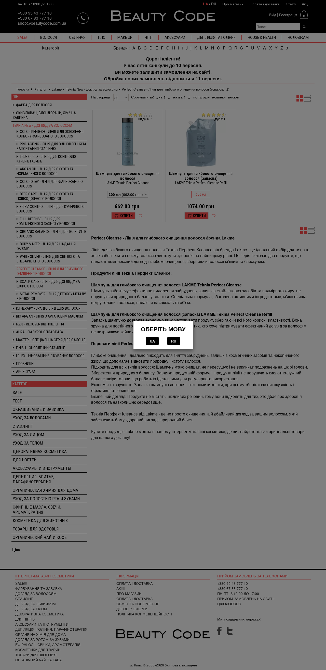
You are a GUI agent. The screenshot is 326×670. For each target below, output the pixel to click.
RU (173, 341)
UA (152, 341)
